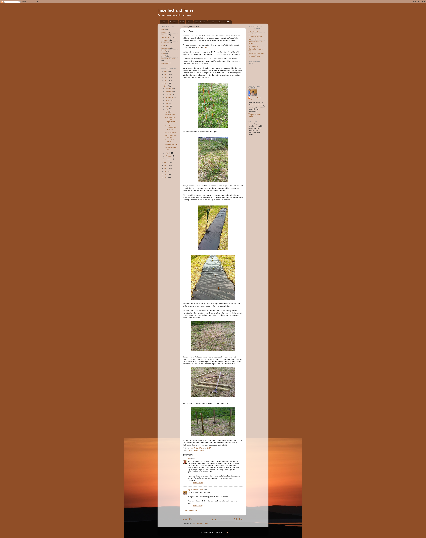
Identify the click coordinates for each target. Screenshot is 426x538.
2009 (166, 177)
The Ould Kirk (253, 31)
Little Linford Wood (168, 59)
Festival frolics (170, 114)
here (199, 47)
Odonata (173, 22)
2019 (166, 74)
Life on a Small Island (256, 53)
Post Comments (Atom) (200, 523)
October (169, 94)
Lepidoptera (165, 48)
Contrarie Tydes (254, 56)
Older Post (238, 519)
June (168, 106)
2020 (166, 71)
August (168, 100)
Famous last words (169, 141)
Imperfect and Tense (176, 10)
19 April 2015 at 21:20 (195, 483)
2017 (166, 80)
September (170, 97)
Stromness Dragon (255, 36)
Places (211, 22)
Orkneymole (252, 39)
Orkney (190, 450)
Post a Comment (191, 510)
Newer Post (188, 519)
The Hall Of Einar (254, 34)
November (169, 91)
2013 (166, 165)
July (167, 103)
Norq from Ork (253, 46)
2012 (166, 168)
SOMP (227, 22)
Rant (182, 22)
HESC (163, 51)
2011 (166, 171)
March (168, 153)
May (167, 109)
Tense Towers (200, 22)
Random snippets (171, 145)
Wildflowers (165, 43)
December (169, 88)
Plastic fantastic (170, 132)
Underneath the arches (170, 136)
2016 (166, 83)
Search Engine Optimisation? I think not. (171, 127)
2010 (166, 174)
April (167, 112)
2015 (166, 86)
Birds (189, 22)
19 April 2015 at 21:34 (195, 506)
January (169, 159)
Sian (189, 458)
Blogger (225, 532)
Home (164, 22)
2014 (166, 162)
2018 (166, 77)
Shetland (164, 63)
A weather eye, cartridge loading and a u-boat (170, 120)
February (169, 156)
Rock (163, 53)
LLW (219, 22)
